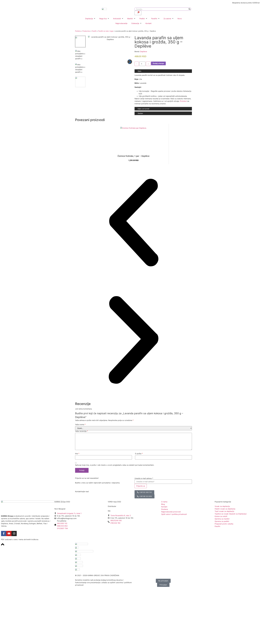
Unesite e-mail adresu (144, 478)
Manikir (130, 19)
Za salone (167, 19)
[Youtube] (8, 533)
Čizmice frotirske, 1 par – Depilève (133, 156)
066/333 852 (62, 526)
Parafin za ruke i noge (105, 31)
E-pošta (139, 453)
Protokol (183, 101)
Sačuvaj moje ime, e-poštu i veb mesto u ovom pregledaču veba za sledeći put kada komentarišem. (114, 465)
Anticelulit (117, 19)
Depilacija (89, 19)
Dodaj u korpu (158, 63)
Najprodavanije (121, 23)
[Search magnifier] (189, 9)
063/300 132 (62, 523)
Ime (77, 453)
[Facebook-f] (3, 533)
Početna (78, 31)
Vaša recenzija (81, 431)
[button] (129, 61)
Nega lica (103, 19)
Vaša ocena (80, 424)
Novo (180, 19)
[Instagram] (14, 533)
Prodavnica (86, 31)
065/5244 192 (116, 520)
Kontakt (148, 23)
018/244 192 (115, 523)
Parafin (94, 31)
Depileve (143, 51)
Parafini (154, 19)
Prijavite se (140, 486)
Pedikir (142, 19)
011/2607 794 (62, 528)
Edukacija (135, 23)
